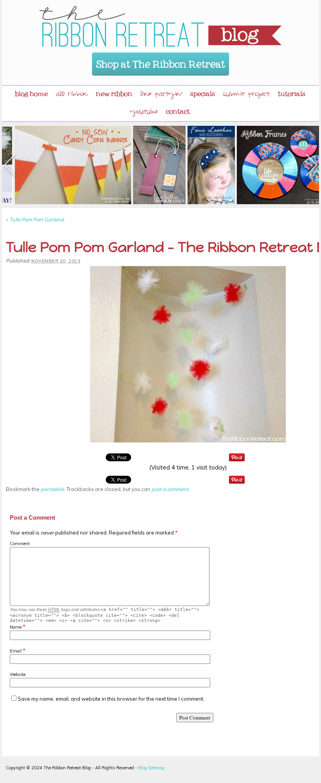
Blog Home (31, 92)
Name (16, 627)
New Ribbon (114, 92)
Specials (202, 92)
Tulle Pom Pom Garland (35, 219)
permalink (52, 489)
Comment (20, 543)
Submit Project (246, 95)
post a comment (170, 489)
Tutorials (291, 92)
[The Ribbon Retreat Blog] (160, 26)
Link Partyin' (161, 95)
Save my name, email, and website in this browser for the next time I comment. (111, 699)
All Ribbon (72, 95)
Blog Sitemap (151, 767)
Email (16, 651)
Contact (178, 109)
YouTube (144, 112)
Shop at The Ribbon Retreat (160, 62)
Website (17, 674)
